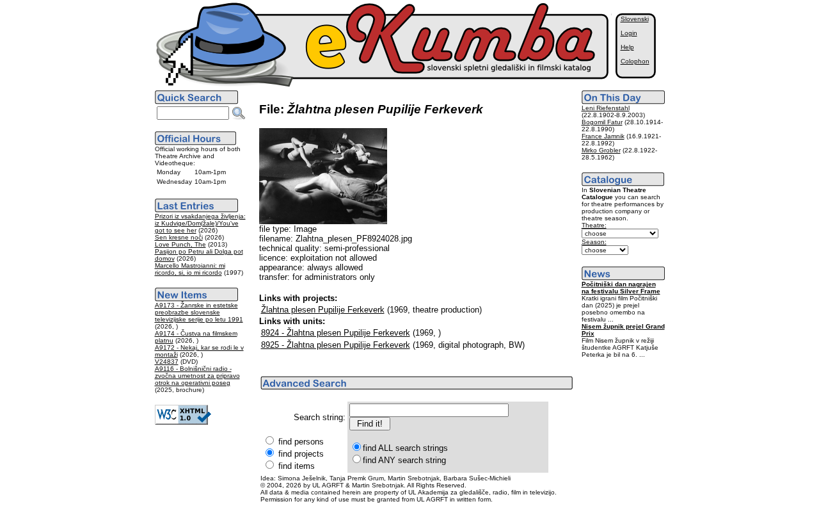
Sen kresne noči (179, 237)
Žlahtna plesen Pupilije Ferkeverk (323, 309)
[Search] (239, 113)
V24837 (167, 361)
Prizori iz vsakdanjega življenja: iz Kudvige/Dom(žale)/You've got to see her (200, 223)
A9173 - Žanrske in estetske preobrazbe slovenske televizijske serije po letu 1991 (199, 312)
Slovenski (635, 18)
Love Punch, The (180, 244)
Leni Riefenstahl (606, 107)
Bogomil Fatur (602, 122)
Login (629, 33)
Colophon (635, 61)
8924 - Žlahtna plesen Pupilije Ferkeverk (335, 333)
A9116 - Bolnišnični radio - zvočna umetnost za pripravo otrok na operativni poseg (197, 375)
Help (627, 47)
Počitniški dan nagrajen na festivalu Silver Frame (621, 288)
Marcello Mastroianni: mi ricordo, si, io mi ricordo (190, 269)
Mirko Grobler (601, 150)
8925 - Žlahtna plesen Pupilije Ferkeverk (335, 345)
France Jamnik (603, 136)
